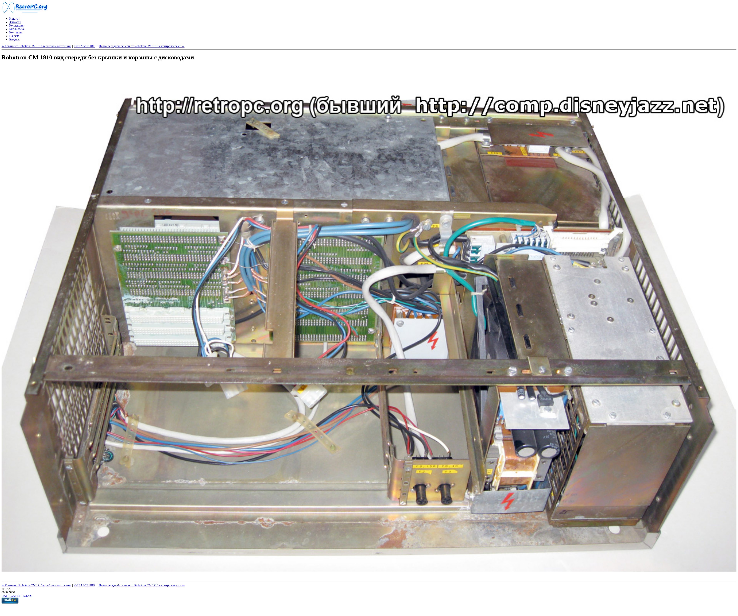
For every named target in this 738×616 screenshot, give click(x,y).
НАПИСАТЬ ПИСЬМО (17, 595)
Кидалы (14, 39)
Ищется (14, 18)
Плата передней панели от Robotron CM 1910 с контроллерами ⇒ (141, 46)
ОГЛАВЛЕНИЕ (84, 46)
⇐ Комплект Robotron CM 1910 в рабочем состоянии (36, 46)
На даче (14, 35)
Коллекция (16, 25)
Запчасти (15, 22)
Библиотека (17, 29)
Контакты (15, 32)
